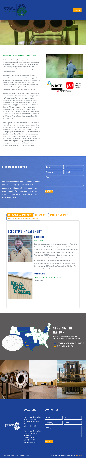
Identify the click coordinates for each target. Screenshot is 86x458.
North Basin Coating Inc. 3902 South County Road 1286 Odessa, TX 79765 (32, 434)
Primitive (79, 455)
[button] (3, 379)
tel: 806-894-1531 (30, 426)
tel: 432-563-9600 (30, 440)
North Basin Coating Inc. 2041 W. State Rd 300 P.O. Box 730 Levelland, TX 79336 (32, 420)
